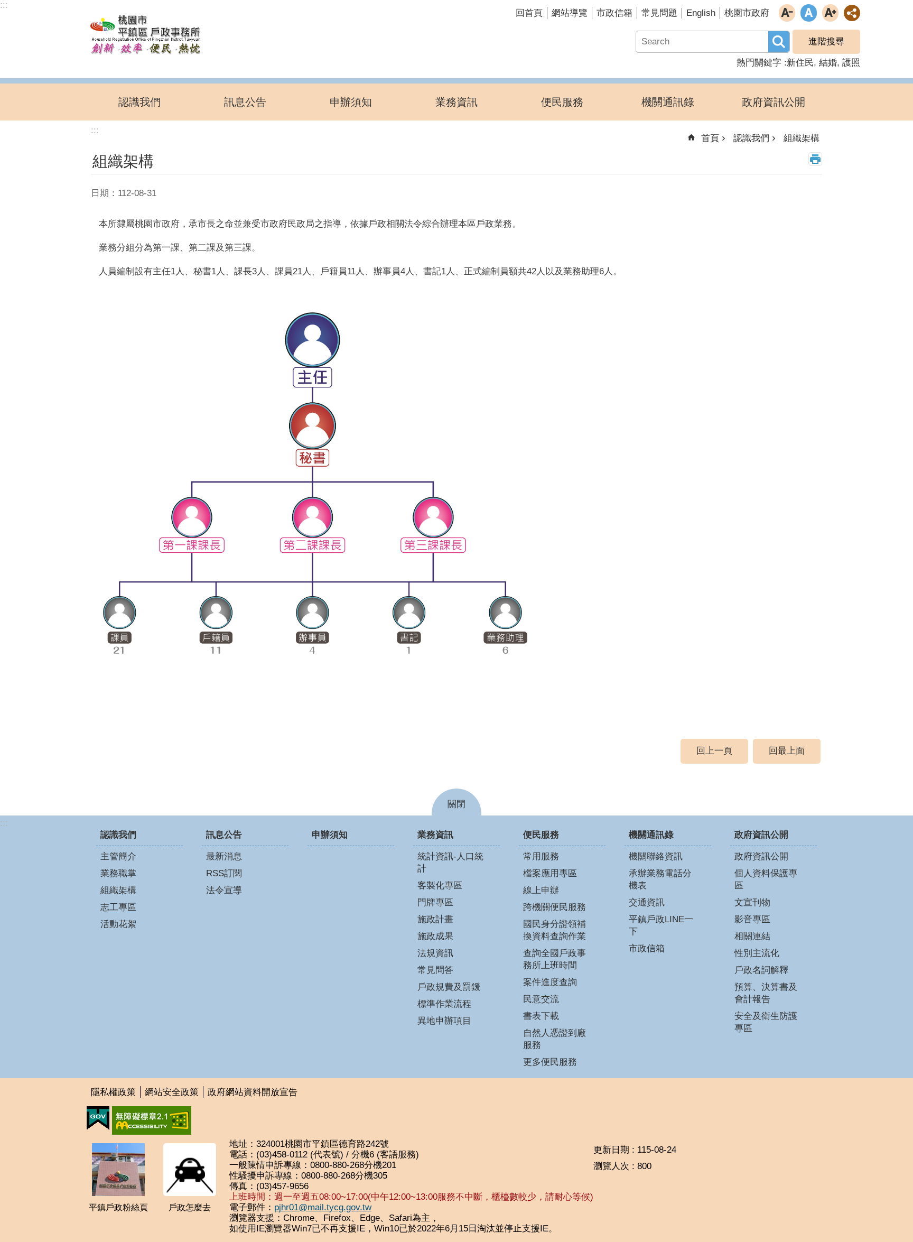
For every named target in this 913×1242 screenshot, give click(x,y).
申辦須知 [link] (351, 102)
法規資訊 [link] (435, 953)
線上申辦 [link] (541, 890)
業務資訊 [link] (456, 102)
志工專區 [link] (118, 907)
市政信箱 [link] (614, 13)
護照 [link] (851, 63)
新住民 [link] (800, 63)
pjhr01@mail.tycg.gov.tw (322, 1207)
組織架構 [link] (801, 138)
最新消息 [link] (224, 856)
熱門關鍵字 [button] (759, 63)
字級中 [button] (808, 13)
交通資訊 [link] (647, 902)
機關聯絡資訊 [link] (656, 856)
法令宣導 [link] (224, 890)
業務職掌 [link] (118, 873)
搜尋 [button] (778, 41)
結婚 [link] (828, 63)
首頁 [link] (710, 138)
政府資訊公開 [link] (773, 102)
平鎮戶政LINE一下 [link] (661, 925)
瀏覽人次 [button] (611, 1166)
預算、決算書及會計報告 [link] (765, 993)
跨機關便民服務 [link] (554, 907)
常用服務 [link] (541, 856)
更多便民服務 (550, 1062)
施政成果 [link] (435, 936)
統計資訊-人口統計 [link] (450, 862)
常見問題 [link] (659, 13)
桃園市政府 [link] (746, 13)
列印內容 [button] (815, 159)
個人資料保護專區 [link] (765, 879)
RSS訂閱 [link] (224, 873)
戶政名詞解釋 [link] (761, 970)
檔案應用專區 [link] (550, 873)
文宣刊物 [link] (752, 902)
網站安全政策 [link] (172, 1092)
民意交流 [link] (541, 999)
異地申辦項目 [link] (444, 1021)
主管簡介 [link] (118, 856)
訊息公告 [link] (245, 102)
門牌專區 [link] (435, 902)
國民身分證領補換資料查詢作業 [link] (554, 930)
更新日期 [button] (611, 1150)
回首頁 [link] (529, 13)
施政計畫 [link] (435, 919)
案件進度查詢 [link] (550, 982)
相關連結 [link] (752, 936)
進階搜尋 (826, 41)
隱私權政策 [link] (113, 1092)
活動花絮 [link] (118, 924)
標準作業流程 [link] (444, 1004)
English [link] (700, 13)
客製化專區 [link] (439, 885)
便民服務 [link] (562, 102)
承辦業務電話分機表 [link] (660, 879)
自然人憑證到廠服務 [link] (554, 1039)
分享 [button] (852, 13)
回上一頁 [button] (714, 751)
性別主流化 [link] (756, 953)
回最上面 (787, 751)
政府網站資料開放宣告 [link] (252, 1092)
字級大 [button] (830, 13)
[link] (98, 1118)
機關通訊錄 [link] (667, 102)
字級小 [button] (787, 13)
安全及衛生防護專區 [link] (765, 1022)
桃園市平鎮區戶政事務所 (145, 33)
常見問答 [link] (435, 970)
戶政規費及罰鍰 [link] (448, 987)
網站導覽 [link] (570, 13)
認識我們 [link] (139, 102)
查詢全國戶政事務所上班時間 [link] (554, 959)
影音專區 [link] (752, 919)
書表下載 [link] (541, 1016)
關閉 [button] (456, 804)
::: (4, 823)
